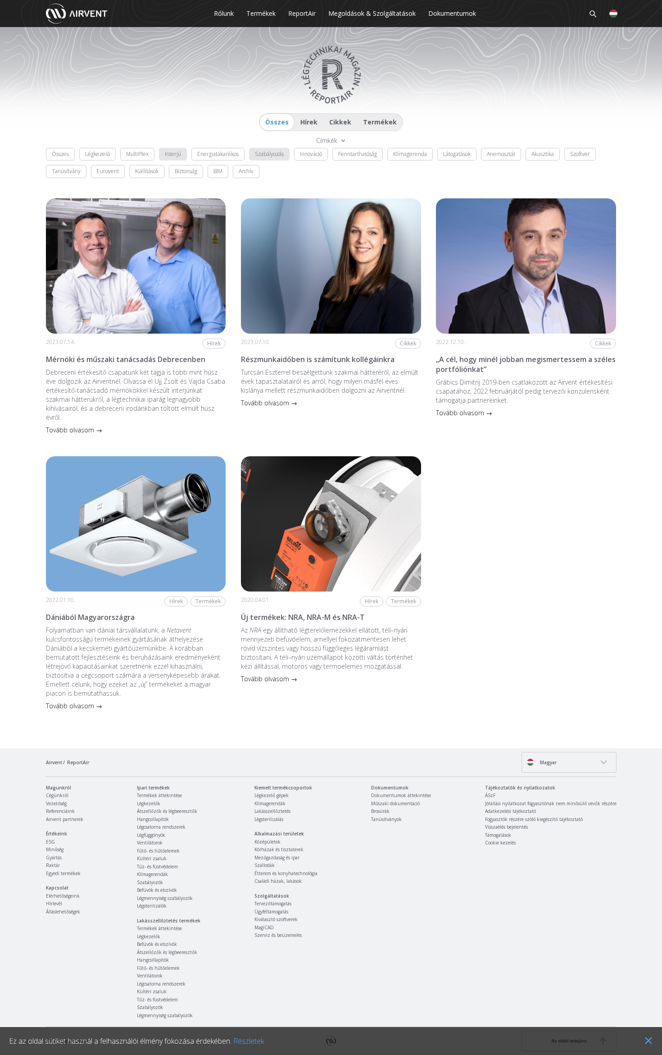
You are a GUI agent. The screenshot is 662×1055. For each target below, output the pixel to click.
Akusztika (542, 154)
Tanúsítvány (66, 171)
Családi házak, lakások (278, 881)
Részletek (248, 1041)
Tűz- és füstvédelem (157, 866)
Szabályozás (269, 154)
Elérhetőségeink (63, 896)
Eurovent (108, 171)
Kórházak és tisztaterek (279, 849)
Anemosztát (501, 154)
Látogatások (457, 154)
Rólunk (224, 13)
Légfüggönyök (151, 835)
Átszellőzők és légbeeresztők (167, 811)
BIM (217, 171)
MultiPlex (137, 154)
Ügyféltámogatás (271, 911)
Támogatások (498, 835)
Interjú (173, 154)
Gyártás (54, 857)
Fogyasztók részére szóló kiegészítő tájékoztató (534, 819)
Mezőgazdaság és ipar (276, 857)
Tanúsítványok (386, 819)
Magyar (548, 762)
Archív (246, 171)
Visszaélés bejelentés (506, 827)
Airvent (54, 762)
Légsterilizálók (152, 906)
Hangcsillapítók (153, 819)
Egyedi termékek (63, 873)
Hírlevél (54, 903)
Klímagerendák (152, 874)
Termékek (261, 13)
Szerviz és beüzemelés (278, 935)
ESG (50, 842)
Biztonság (186, 171)
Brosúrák (380, 811)
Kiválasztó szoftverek (276, 919)
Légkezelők (148, 803)
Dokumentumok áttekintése (401, 795)
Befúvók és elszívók (157, 890)
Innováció (311, 154)
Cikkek (340, 122)
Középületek (267, 842)
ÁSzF (490, 795)
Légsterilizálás (268, 819)
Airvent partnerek (64, 819)
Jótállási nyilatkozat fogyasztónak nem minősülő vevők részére (551, 803)
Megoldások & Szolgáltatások (372, 13)
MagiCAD (264, 927)
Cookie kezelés (500, 842)
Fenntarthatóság (357, 154)
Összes (277, 122)
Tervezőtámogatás (272, 903)
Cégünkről (57, 795)
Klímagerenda (410, 154)
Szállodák (264, 865)
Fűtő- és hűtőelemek (158, 851)
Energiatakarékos (218, 154)
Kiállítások (147, 171)
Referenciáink (60, 811)
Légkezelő (97, 154)
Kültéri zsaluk (152, 858)
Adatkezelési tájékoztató (510, 811)
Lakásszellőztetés (272, 811)
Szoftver (580, 154)
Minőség (54, 849)
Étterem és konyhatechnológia (285, 873)
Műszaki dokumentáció (395, 803)
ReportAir (302, 13)
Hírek (308, 122)
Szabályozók (150, 882)
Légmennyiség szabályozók (165, 898)
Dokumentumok (452, 13)
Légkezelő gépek (271, 795)
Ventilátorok (150, 842)
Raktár (53, 865)
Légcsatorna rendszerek (161, 827)
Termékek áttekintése (159, 795)
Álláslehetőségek (63, 911)
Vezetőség (56, 803)
